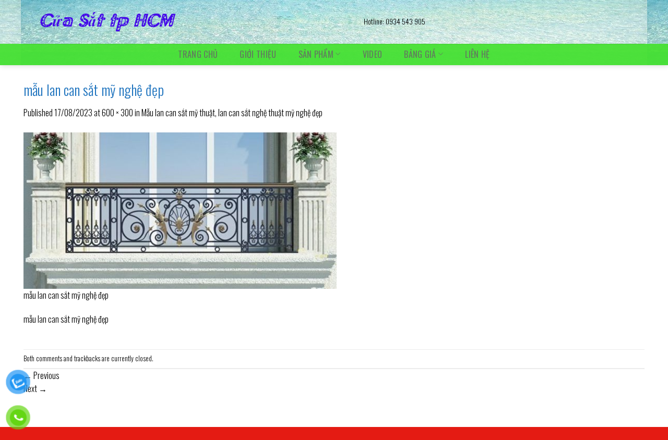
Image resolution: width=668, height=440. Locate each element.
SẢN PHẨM (316, 54)
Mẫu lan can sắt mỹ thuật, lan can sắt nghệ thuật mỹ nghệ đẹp (232, 112)
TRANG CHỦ (198, 54)
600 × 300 (117, 112)
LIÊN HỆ (477, 54)
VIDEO (373, 54)
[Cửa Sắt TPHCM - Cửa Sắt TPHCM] (185, 22)
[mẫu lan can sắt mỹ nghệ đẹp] (180, 209)
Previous (41, 375)
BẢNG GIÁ (420, 54)
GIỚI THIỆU (258, 54)
